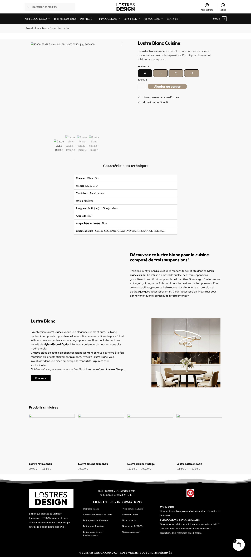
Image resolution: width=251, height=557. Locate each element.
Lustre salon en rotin (189, 463)
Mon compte (207, 9)
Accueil (29, 28)
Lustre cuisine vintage (141, 463)
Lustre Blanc (41, 28)
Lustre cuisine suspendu (93, 463)
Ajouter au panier (167, 86)
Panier (223, 9)
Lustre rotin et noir (40, 463)
